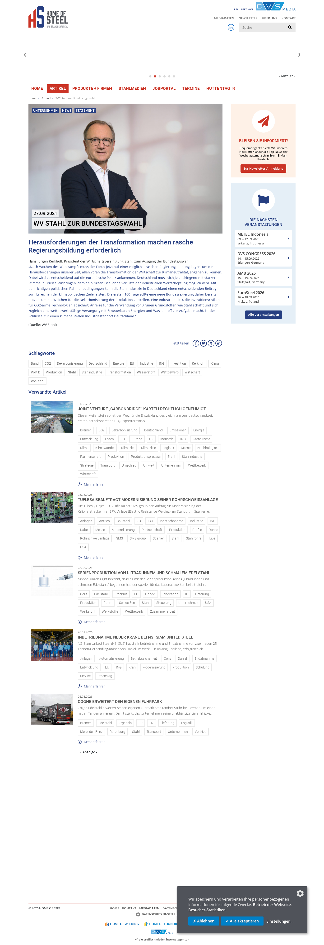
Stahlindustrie (92, 372)
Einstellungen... (279, 921)
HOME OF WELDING (124, 924)
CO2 (48, 364)
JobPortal (164, 88)
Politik (35, 372)
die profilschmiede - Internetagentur (164, 939)
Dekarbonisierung (70, 364)
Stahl (72, 372)
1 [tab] (150, 76)
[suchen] (290, 28)
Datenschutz (173, 908)
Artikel (58, 88)
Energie (118, 364)
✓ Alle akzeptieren (242, 921)
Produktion (54, 372)
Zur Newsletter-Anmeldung (263, 168)
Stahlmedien (132, 88)
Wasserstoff (146, 372)
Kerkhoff (198, 364)
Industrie (146, 364)
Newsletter (248, 18)
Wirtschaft (192, 372)
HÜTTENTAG (218, 88)
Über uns (269, 18)
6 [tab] (173, 76)
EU (132, 364)
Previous (25, 54)
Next (299, 54)
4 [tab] (164, 76)
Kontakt (289, 18)
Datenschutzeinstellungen (164, 914)
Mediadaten (224, 18)
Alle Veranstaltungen (263, 314)
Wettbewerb (170, 372)
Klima (215, 364)
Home (37, 88)
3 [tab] (159, 76)
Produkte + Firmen (92, 88)
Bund (35, 364)
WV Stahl (37, 381)
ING (162, 364)
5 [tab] (169, 76)
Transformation (119, 372)
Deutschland (98, 364)
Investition (178, 364)
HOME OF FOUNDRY (164, 924)
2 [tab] (155, 76)
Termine (191, 88)
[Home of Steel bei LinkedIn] (231, 27)
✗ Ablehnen (203, 921)
